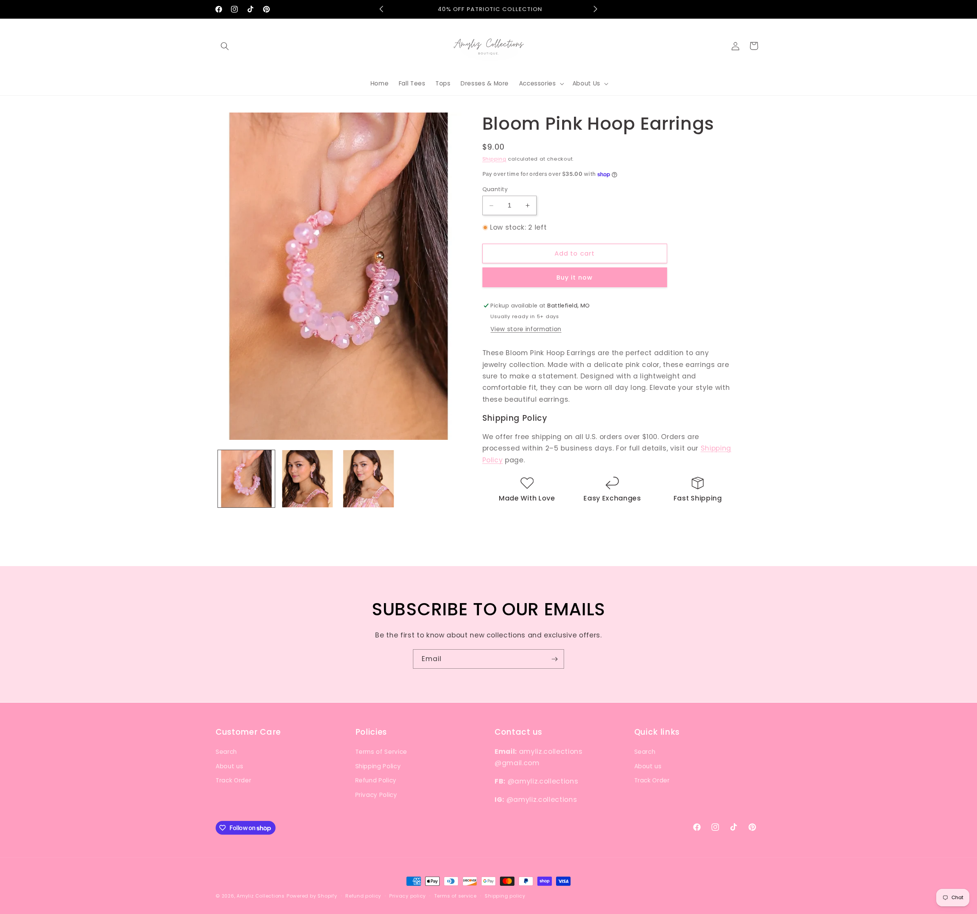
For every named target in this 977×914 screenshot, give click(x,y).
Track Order (233, 780)
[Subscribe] (554, 659)
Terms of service (455, 896)
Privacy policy (407, 896)
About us (229, 766)
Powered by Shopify (312, 896)
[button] (225, 46)
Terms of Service (381, 751)
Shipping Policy (378, 766)
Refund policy (363, 896)
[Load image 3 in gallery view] (368, 478)
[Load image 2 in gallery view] (307, 478)
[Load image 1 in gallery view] (246, 478)
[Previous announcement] (381, 9)
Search (226, 751)
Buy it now (574, 277)
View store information (525, 329)
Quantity (495, 189)
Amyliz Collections (261, 896)
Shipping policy (505, 896)
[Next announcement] (595, 9)
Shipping (494, 159)
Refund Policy (376, 780)
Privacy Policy (376, 794)
